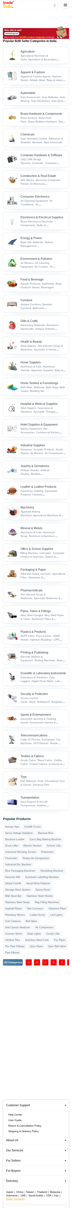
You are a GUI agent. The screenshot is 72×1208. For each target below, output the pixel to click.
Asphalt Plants (13, 908)
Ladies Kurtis (37, 914)
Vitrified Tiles (12, 939)
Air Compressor (44, 927)
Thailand (42, 1191)
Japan (9, 1191)
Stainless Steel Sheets (40, 895)
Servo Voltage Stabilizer (19, 832)
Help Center (15, 1114)
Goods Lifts (52, 933)
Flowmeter (11, 858)
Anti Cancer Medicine (17, 927)
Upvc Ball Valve (57, 946)
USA (48, 1195)
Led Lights (56, 914)
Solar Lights (34, 933)
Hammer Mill (12, 877)
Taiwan (30, 1191)
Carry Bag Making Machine (45, 839)
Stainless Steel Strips (17, 902)
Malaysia (55, 1191)
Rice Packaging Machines (20, 870)
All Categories (13, 962)
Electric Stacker (32, 845)
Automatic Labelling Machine (42, 877)
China (19, 1191)
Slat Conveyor (35, 908)
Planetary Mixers (15, 914)
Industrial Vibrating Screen (20, 851)
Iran (56, 1195)
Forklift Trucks (32, 826)
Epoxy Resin (43, 889)
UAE (23, 1195)
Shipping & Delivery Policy (23, 1131)
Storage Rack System (17, 889)
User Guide (15, 1120)
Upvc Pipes (36, 946)
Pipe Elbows (12, 952)
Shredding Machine (51, 870)
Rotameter (47, 851)
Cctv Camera (12, 921)
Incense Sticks (13, 933)
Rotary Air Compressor (36, 858)
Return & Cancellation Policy (24, 1125)
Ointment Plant (57, 908)
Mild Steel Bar (13, 895)
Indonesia (12, 1195)
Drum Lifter (11, 845)
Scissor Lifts (54, 845)
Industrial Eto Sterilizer (18, 864)
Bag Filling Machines (47, 902)
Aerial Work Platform (38, 883)
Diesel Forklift (13, 883)
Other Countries (15, 1198)
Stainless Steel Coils (37, 939)
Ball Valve (31, 921)
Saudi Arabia (35, 1195)
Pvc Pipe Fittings (15, 946)
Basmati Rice (45, 832)
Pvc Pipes (59, 939)
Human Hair (12, 826)
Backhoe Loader (14, 839)
